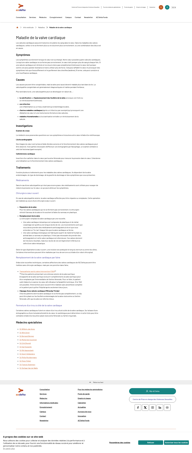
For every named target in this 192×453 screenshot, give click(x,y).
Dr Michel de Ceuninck (28, 340)
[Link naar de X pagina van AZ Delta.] (145, 407)
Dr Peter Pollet (25, 361)
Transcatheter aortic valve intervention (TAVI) (37, 271)
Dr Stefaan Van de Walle (29, 368)
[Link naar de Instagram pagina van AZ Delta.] (152, 407)
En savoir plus (9, 448)
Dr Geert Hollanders (27, 354)
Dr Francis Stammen (27, 364)
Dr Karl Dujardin (26, 347)
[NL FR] (173, 7)
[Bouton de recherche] (161, 7)
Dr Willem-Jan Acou (27, 329)
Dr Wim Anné (25, 333)
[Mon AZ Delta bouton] (167, 7)
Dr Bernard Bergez (27, 336)
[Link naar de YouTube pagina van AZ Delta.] (167, 407)
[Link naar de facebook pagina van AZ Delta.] (138, 407)
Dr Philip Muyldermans (28, 357)
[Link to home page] (17, 27)
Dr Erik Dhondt (25, 343)
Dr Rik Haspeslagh (27, 350)
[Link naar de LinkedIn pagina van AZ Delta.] (160, 407)
